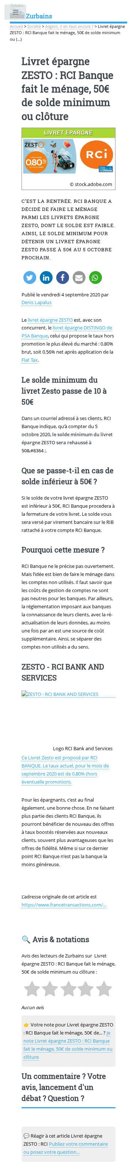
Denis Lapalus (37, 302)
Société (34, 26)
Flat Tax (30, 360)
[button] (29, 277)
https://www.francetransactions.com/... (64, 904)
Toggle (16, 14)
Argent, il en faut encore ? (69, 26)
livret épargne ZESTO (50, 320)
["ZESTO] (69, 694)
